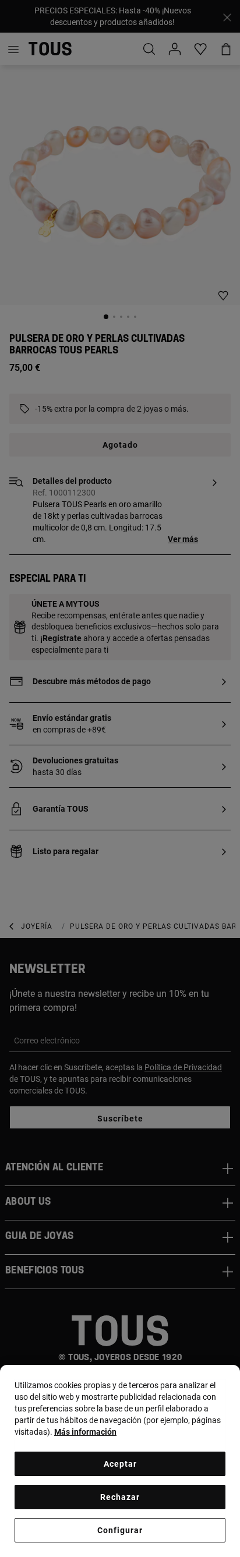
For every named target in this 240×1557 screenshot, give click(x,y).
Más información (85, 1431)
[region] (120, 1461)
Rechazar (120, 1497)
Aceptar (120, 1463)
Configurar (120, 1530)
